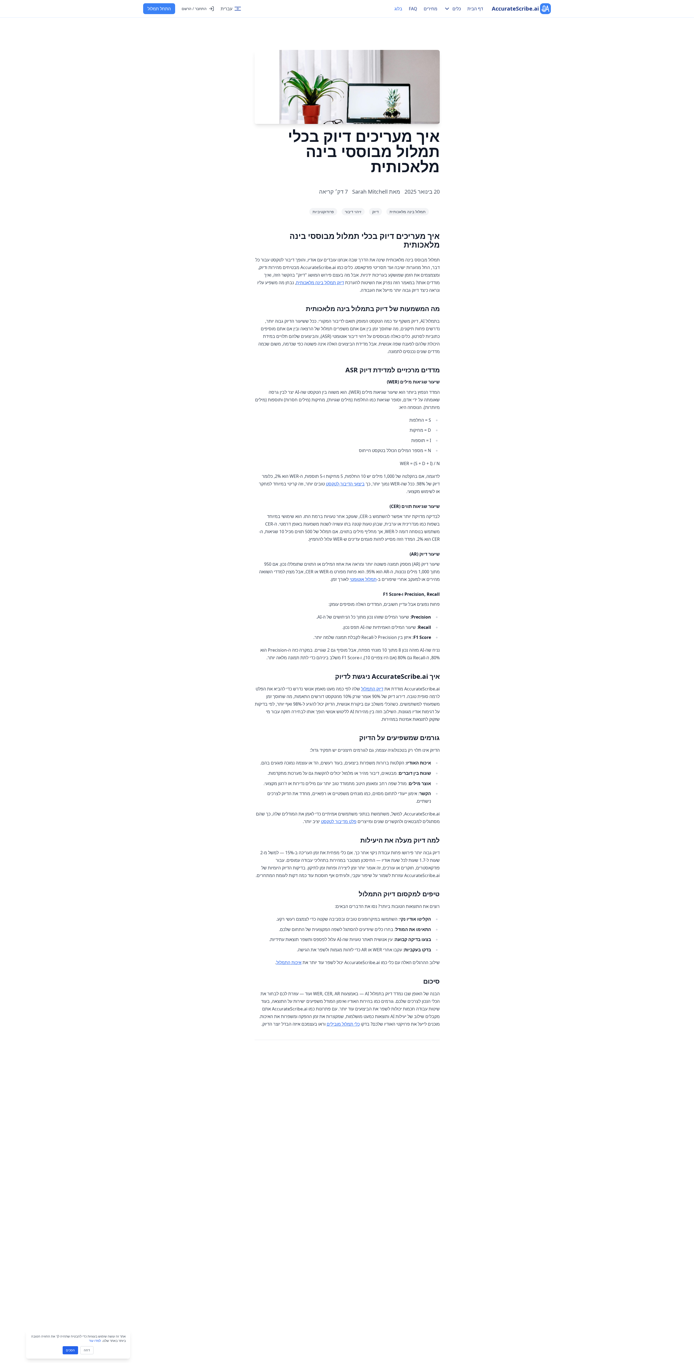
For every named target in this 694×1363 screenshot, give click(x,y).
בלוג (398, 9)
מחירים (430, 9)
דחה (87, 1350)
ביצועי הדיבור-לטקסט (345, 484)
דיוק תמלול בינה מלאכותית (320, 283)
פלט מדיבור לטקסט (338, 821)
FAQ (413, 9)
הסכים (70, 1350)
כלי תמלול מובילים (343, 1024)
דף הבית (475, 9)
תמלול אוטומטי (363, 579)
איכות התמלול (288, 962)
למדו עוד (95, 1340)
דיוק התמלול (372, 689)
